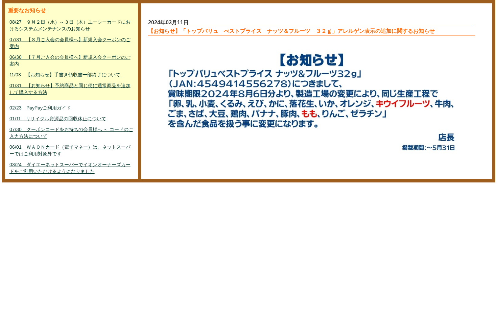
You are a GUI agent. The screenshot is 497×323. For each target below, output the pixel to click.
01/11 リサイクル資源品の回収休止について (57, 118)
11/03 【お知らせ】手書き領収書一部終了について (64, 74)
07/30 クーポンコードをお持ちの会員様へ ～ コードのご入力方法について (71, 133)
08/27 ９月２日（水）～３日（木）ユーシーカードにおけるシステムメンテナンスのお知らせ (70, 25)
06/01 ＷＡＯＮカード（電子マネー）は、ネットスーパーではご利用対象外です (70, 150)
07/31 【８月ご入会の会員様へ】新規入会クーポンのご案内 (70, 43)
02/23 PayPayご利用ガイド (40, 107)
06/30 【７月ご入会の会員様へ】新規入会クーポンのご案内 (70, 60)
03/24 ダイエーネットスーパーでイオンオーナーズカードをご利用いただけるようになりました (70, 168)
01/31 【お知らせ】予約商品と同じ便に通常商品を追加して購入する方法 (70, 89)
